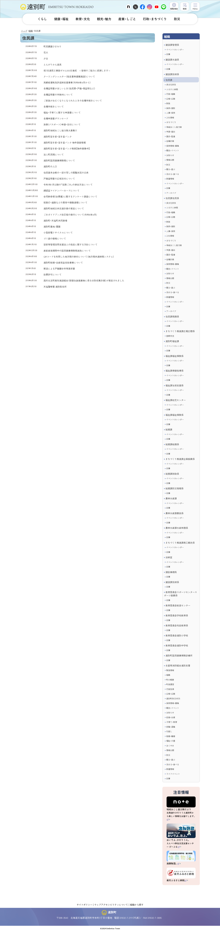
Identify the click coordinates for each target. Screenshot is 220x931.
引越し (169, 731)
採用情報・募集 (172, 145)
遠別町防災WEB (173, 698)
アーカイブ (171, 192)
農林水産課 (171, 498)
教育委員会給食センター (178, 605)
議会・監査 (170, 136)
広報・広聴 (170, 98)
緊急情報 (170, 670)
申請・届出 (170, 131)
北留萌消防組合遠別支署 (178, 665)
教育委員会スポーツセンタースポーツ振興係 (180, 594)
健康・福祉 (61, 19)
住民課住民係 (172, 198)
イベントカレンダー (175, 49)
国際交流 (170, 335)
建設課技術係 (172, 74)
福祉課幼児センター (176, 400)
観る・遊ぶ (170, 169)
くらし (42, 19)
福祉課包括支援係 (174, 385)
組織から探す (136, 904)
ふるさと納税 (172, 89)
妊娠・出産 (170, 717)
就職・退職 (170, 726)
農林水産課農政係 (174, 513)
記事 (168, 54)
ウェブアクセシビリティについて (111, 904)
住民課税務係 (172, 316)
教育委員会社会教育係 (177, 625)
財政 (168, 103)
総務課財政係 (172, 473)
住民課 (169, 79)
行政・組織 (170, 94)
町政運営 (170, 684)
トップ (24, 30)
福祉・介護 (170, 740)
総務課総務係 (172, 444)
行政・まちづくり (155, 19)
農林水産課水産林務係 (177, 527)
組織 (31, 30)
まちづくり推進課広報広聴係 (180, 331)
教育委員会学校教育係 (177, 615)
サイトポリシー (84, 904)
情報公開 (170, 159)
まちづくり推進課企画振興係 (180, 458)
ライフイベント (173, 773)
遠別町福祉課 (172, 341)
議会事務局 (171, 572)
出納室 (169, 557)
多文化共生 (171, 84)
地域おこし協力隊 (174, 127)
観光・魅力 (104, 19)
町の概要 (170, 679)
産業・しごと (127, 19)
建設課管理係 (172, 44)
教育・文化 (83, 19)
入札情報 (170, 117)
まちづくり (171, 122)
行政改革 (170, 689)
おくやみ (170, 745)
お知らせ (170, 155)
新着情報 (170, 178)
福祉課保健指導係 (174, 370)
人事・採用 (170, 112)
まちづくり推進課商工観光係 (180, 542)
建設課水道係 (172, 59)
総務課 (169, 429)
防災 (177, 19)
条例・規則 (170, 108)
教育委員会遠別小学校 (177, 635)
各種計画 (170, 141)
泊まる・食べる (172, 174)
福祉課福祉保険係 (174, 356)
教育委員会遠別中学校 (177, 645)
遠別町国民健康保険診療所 (179, 655)
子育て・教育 (171, 722)
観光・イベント (172, 150)
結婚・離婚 (170, 736)
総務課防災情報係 (174, 488)
